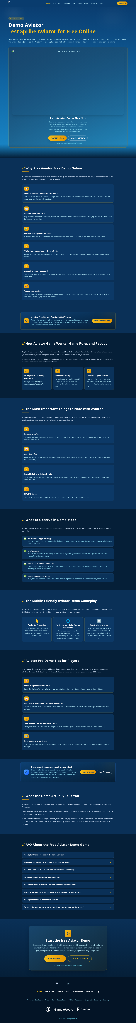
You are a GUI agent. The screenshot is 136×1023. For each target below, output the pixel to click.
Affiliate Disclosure (75, 1000)
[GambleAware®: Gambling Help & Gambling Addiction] (64, 1009)
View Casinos (88, 772)
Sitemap (106, 1000)
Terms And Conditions (35, 1000)
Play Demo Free (55, 958)
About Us (94, 3)
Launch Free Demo (102, 321)
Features (67, 3)
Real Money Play (78, 138)
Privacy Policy (50, 1000)
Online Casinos (83, 3)
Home (48, 3)
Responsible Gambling (93, 1000)
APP (73, 3)
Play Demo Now (57, 138)
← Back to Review (79, 958)
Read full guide (104, 772)
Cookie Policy (61, 1000)
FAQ (101, 3)
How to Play (57, 3)
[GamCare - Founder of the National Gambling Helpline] (83, 1009)
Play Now (122, 3)
